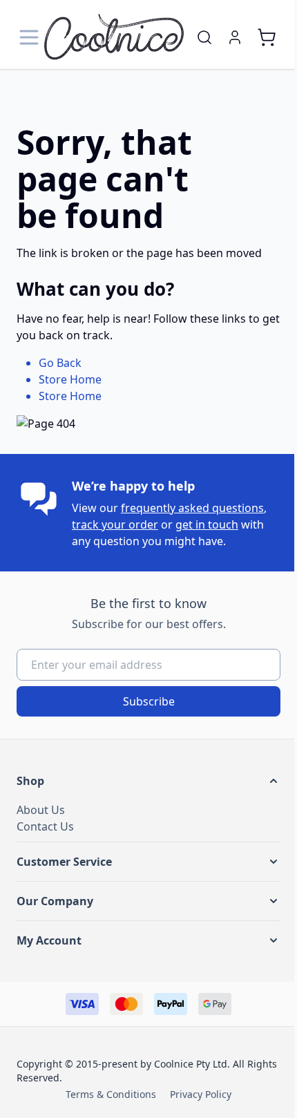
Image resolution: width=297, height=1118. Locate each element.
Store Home (70, 379)
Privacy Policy (200, 1094)
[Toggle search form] (204, 37)
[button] (148, 780)
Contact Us (45, 826)
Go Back (60, 362)
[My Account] (234, 37)
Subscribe (149, 701)
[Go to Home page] (114, 37)
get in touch (206, 524)
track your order (115, 524)
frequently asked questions (192, 507)
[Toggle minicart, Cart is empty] (266, 37)
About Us (41, 809)
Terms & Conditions (111, 1094)
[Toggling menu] (30, 37)
